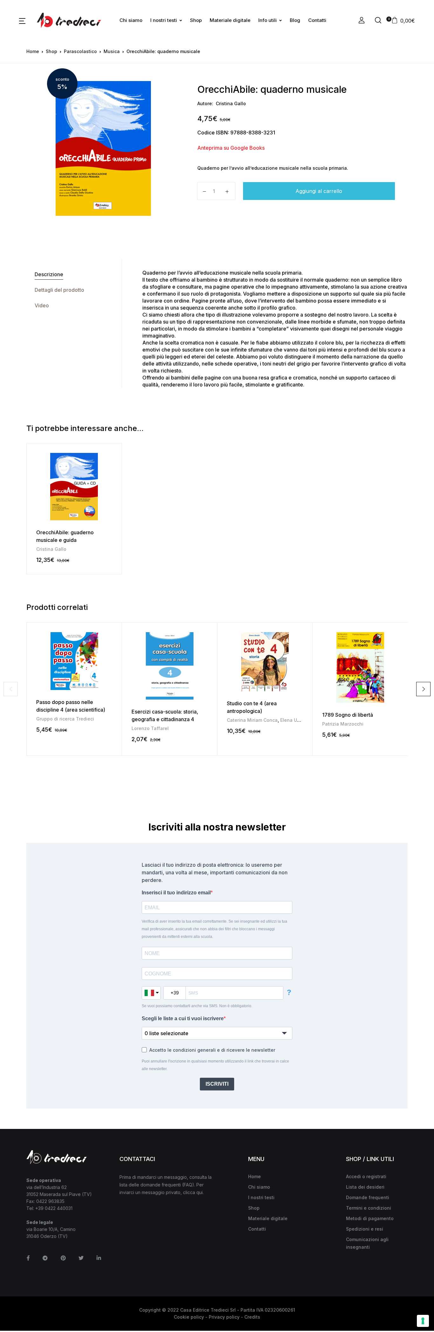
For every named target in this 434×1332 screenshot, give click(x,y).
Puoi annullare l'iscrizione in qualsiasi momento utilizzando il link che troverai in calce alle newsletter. (215, 1065)
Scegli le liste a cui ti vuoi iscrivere (183, 1018)
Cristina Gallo (231, 103)
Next (423, 689)
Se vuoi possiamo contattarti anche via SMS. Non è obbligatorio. (197, 1006)
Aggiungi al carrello (318, 191)
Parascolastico (80, 51)
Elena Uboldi (294, 720)
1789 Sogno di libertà (347, 715)
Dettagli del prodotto (59, 290)
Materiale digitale (230, 20)
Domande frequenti (367, 1197)
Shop (196, 20)
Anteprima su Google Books (231, 148)
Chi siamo (130, 20)
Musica (112, 51)
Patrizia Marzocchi (342, 724)
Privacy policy (224, 1317)
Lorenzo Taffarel (150, 728)
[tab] (74, 274)
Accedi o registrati (366, 1176)
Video (42, 305)
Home (32, 51)
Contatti (317, 20)
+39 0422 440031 (53, 1208)
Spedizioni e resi (364, 1229)
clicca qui (193, 1192)
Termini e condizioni (368, 1208)
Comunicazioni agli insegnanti (367, 1243)
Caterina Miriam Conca (252, 720)
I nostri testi (163, 20)
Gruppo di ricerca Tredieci (65, 718)
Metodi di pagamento (370, 1218)
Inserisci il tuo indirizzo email (176, 892)
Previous (10, 689)
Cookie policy (189, 1317)
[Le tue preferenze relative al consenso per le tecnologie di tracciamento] (423, 1321)
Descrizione (49, 274)
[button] (22, 20)
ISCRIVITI (217, 1084)
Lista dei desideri (365, 1187)
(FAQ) (188, 1184)
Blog (295, 20)
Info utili (267, 20)
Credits (252, 1317)
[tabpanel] (103, 148)
